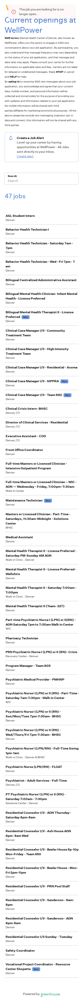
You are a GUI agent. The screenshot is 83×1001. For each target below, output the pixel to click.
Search (12, 176)
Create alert (25, 156)
